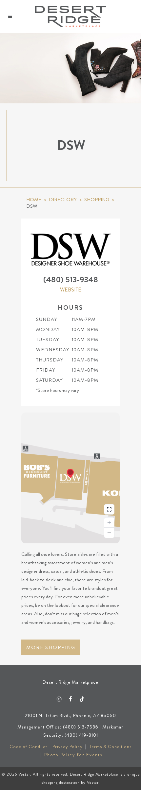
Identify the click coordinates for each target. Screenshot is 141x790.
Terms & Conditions (110, 746)
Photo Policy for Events (73, 754)
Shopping (96, 199)
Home (33, 199)
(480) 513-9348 (70, 280)
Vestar (24, 774)
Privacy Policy (67, 746)
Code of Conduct (28, 746)
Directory (63, 199)
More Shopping (50, 647)
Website (70, 289)
